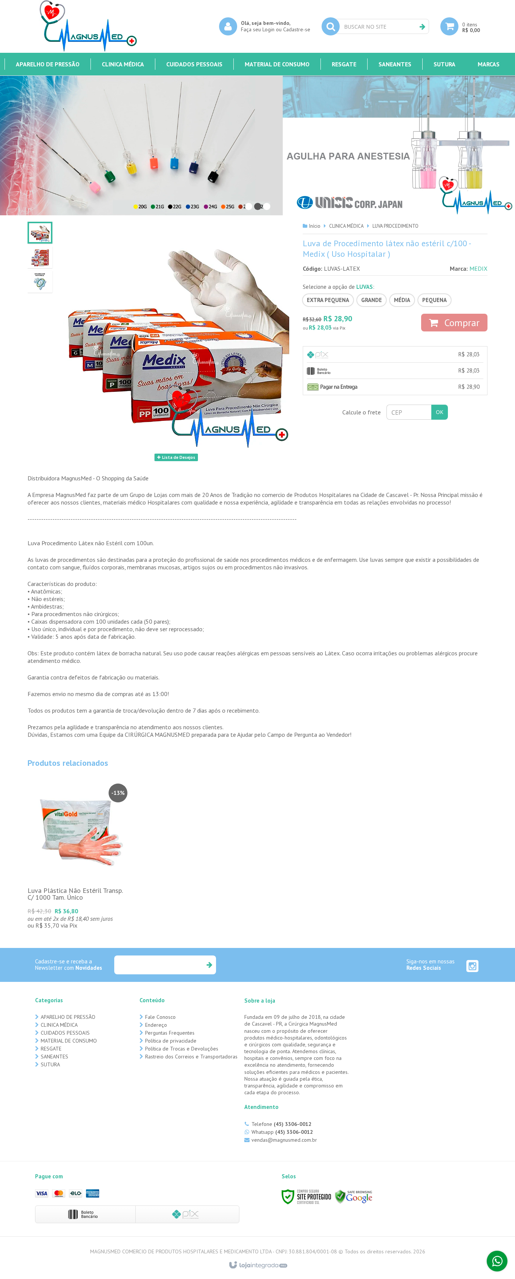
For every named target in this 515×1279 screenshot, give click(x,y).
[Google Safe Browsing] (353, 1196)
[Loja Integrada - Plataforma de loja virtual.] (257, 1265)
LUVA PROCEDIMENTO (395, 226)
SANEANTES (54, 1056)
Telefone (281, 1124)
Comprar (461, 322)
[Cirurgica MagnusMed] (88, 26)
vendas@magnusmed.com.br (284, 1139)
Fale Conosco (160, 1017)
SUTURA (50, 1064)
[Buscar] (422, 26)
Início (314, 226)
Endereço (156, 1024)
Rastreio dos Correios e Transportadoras (191, 1056)
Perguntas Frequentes (170, 1032)
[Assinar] (209, 964)
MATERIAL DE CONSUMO (69, 1040)
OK (439, 412)
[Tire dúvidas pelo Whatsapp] (497, 1261)
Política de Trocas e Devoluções (181, 1048)
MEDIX (478, 268)
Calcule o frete (361, 412)
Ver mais (78, 871)
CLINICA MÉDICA (346, 226)
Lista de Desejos (178, 457)
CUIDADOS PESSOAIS (65, 1032)
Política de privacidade (170, 1040)
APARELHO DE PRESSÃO (68, 1017)
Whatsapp (282, 1132)
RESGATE (51, 1048)
